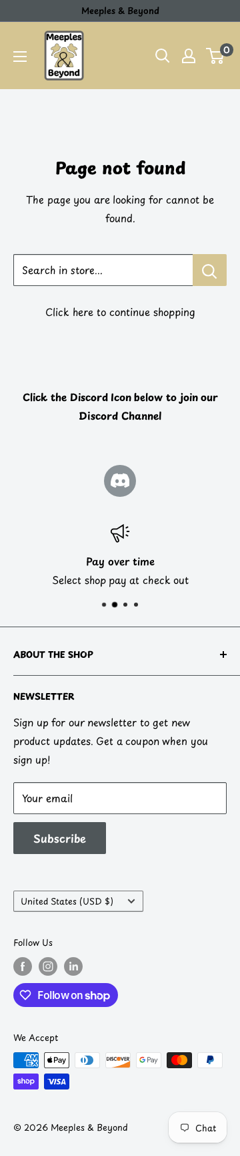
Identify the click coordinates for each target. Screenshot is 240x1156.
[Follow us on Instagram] (48, 966)
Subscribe (59, 838)
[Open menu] (20, 56)
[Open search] (162, 56)
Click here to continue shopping (120, 311)
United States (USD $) (67, 901)
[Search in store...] (210, 270)
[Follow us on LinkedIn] (73, 966)
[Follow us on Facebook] (22, 966)
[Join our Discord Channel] (120, 481)
